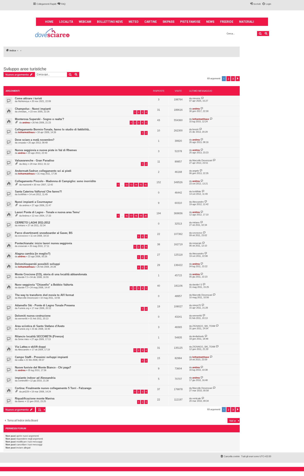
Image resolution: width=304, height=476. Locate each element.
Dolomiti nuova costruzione (32, 315)
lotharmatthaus (200, 119)
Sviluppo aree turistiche (25, 69)
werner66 (23, 318)
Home (49, 21)
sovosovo (23, 235)
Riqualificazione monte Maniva (34, 398)
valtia (20, 360)
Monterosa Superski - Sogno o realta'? (39, 119)
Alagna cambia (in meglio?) (32, 253)
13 (131, 184)
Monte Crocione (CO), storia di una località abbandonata (51, 274)
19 (141, 215)
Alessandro (198, 202)
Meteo (134, 21)
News (210, 21)
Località (66, 21)
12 (127, 184)
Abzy (25, 164)
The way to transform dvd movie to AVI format (44, 295)
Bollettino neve (110, 21)
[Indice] (52, 33)
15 (141, 184)
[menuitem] (61, 3)
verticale (196, 398)
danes (21, 401)
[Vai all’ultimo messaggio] (202, 98)
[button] (238, 78)
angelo (195, 170)
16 (146, 184)
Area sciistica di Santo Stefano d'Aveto (40, 326)
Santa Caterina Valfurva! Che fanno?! (38, 191)
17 (131, 215)
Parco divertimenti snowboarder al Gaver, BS (44, 232)
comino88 (23, 380)
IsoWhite (22, 194)
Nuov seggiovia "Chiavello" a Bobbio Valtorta (44, 284)
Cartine (150, 21)
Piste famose (190, 21)
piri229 (25, 391)
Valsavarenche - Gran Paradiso (34, 160)
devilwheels (198, 336)
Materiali (246, 21)
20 (146, 215)
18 (136, 215)
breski (195, 129)
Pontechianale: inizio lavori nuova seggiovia (43, 243)
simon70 (196, 305)
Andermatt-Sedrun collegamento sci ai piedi (43, 170)
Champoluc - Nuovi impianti (33, 108)
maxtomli (26, 184)
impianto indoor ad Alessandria (35, 377)
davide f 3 (23, 277)
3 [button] (233, 79)
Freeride (226, 21)
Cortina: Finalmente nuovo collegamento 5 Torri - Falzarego (53, 388)
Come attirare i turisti (28, 98)
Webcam (85, 21)
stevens (196, 98)
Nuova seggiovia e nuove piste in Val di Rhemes (46, 150)
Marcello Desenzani (202, 160)
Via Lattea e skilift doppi (30, 346)
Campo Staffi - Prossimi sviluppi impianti (41, 357)
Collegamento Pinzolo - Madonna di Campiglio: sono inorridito (55, 181)
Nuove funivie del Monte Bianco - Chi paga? (43, 367)
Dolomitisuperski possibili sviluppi (37, 264)
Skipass (168, 21)
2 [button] (228, 79)
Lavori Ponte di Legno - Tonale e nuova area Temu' (47, 212)
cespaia (22, 142)
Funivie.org (23, 308)
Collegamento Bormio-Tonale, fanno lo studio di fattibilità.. (52, 129)
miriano (21, 225)
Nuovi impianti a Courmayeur (34, 201)
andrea (196, 108)
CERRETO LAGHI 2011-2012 (32, 222)
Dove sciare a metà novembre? (34, 139)
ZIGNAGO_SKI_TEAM (203, 326)
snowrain (22, 246)
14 (136, 184)
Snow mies (23, 339)
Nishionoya (23, 101)
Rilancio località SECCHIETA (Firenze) (39, 336)
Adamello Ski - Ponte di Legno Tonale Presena (45, 305)
